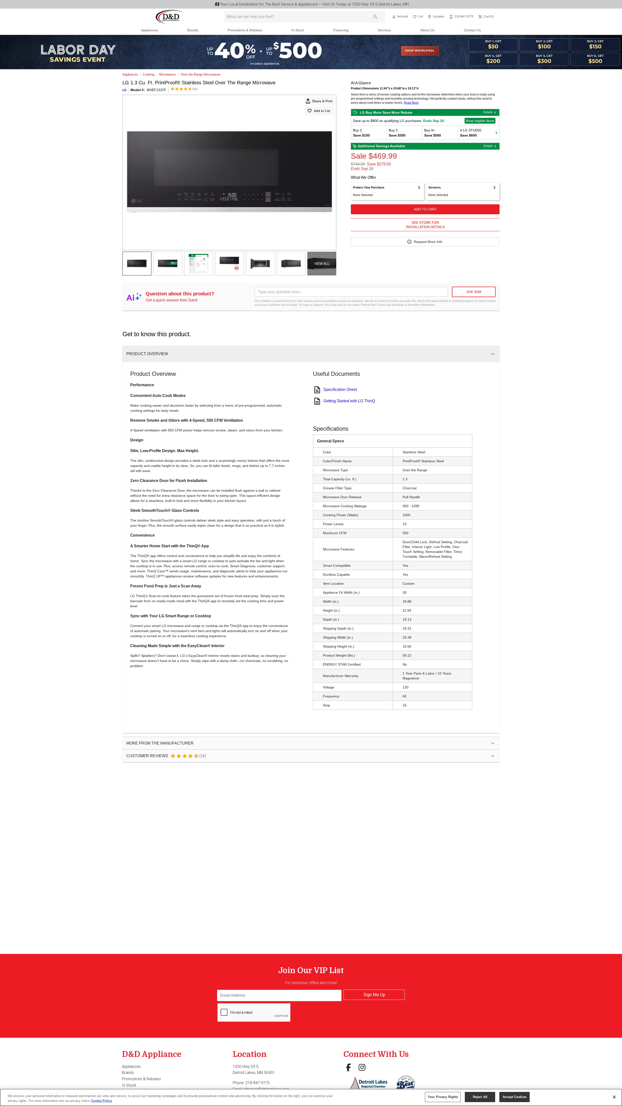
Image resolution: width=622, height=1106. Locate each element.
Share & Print (322, 101)
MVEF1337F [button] (156, 90)
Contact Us (472, 30)
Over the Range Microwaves (201, 74)
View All (321, 264)
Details (487, 112)
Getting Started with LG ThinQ (349, 401)
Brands (192, 30)
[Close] (614, 1097)
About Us (427, 30)
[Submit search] (375, 16)
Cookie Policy (101, 1101)
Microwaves (167, 74)
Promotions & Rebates (245, 30)
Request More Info (428, 242)
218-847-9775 (257, 1082)
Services (384, 30)
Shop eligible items (480, 121)
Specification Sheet (340, 389)
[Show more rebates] (496, 132)
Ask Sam (473, 292)
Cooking (148, 74)
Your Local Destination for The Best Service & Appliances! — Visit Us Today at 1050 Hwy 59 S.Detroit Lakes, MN (313, 4)
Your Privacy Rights (443, 1097)
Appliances (149, 30)
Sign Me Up (374, 994)
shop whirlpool (419, 51)
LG (124, 90)
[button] (394, 17)
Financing (340, 30)
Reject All (480, 1097)
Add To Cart (425, 209)
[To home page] (170, 16)
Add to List (322, 111)
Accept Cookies (515, 1097)
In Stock (298, 30)
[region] (311, 1097)
